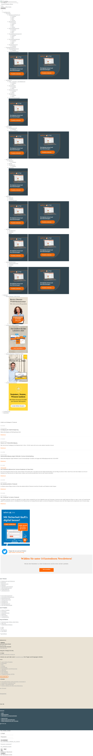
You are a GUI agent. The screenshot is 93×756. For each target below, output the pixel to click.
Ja (1, 749)
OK (1, 750)
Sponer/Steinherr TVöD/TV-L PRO (14, 354)
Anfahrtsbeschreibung (6, 624)
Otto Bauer (4, 631)
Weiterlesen (3, 434)
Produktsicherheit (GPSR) (8, 674)
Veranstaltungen (13, 200)
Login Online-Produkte (7, 662)
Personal (8, 13)
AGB (2, 713)
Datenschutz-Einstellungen (8, 719)
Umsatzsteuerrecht (13, 51)
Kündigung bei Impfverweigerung (9, 429)
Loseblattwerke (5, 617)
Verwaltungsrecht (5, 604)
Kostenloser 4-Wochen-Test (8, 683)
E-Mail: (3, 733)
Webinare (3, 614)
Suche (2, 2)
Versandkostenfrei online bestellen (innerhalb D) (13, 681)
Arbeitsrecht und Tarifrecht (8, 581)
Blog (12, 19)
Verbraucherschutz (11, 262)
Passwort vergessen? (6, 744)
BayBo (10, 163)
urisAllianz (4, 633)
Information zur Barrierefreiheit (9, 716)
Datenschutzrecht (13, 89)
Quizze (13, 20)
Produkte (13, 16)
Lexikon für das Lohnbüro (12, 325)
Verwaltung (9, 80)
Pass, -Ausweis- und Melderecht (17, 81)
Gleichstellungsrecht (14, 28)
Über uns (3, 623)
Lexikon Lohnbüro (13, 130)
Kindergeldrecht (5, 589)
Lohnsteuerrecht (13, 128)
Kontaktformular (19, 657)
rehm (2, 627)
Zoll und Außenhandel (14, 98)
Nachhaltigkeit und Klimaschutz (9, 668)
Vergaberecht (12, 230)
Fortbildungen (6, 411)
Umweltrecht (12, 165)
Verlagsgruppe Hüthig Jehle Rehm (10, 622)
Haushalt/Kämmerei (11, 47)
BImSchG (11, 167)
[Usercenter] (4, 7)
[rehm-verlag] (4, 1)
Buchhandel (4, 667)
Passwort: (4, 737)
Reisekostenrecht (13, 44)
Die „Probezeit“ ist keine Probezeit (10, 497)
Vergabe (8, 229)
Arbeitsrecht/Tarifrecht (14, 15)
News (12, 17)
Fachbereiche (6, 12)
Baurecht (11, 161)
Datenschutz (4, 718)
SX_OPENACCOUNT (6, 746)
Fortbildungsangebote (11, 382)
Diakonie (8, 196)
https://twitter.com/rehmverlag (16, 552)
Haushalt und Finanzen (7, 586)
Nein (5, 749)
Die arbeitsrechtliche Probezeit (9, 484)
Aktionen (5, 295)
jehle (2, 628)
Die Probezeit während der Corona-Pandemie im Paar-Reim (17, 469)
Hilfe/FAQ (3, 670)
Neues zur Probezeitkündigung (9, 443)
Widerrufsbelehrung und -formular (9, 721)
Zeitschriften (4, 615)
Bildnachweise (5, 714)
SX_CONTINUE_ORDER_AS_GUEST (10, 741)
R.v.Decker (4, 630)
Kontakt (3, 666)
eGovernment (12, 85)
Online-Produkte (5, 610)
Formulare (3, 611)
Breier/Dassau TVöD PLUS (13, 296)
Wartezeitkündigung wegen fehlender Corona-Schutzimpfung (17, 456)
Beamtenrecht (12, 21)
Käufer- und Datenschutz (7, 684)
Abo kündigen (4, 672)
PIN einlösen (4, 671)
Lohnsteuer (9, 126)
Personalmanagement (14, 39)
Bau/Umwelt (9, 159)
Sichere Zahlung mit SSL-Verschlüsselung (12, 685)
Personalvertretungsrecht (15, 34)
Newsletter (6, 413)
